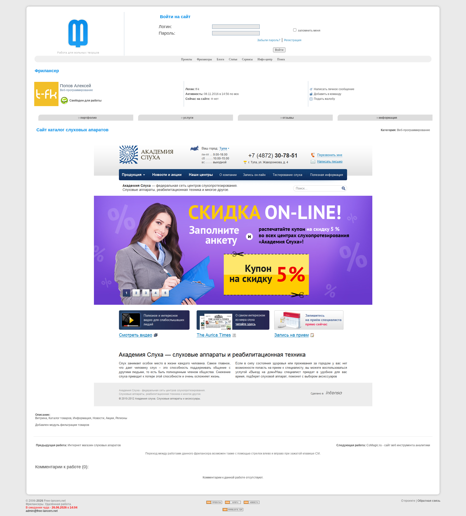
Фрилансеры (204, 59)
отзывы (288, 117)
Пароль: (167, 33)
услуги (188, 117)
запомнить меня (309, 30)
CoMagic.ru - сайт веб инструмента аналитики (398, 445)
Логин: (165, 26)
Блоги (220, 59)
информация (388, 117)
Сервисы (247, 59)
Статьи (233, 59)
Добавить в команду (327, 94)
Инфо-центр (265, 59)
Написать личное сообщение (334, 89)
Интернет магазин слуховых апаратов (94, 445)
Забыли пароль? (268, 40)
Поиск (281, 59)
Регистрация (292, 40)
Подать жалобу (324, 99)
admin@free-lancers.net (42, 511)
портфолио (88, 117)
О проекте (408, 500)
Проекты (186, 59)
